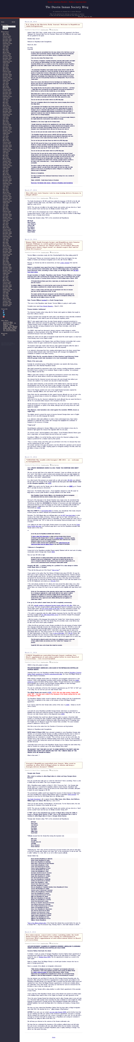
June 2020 (6, 48)
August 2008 (6, 255)
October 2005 (6, 305)
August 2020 (6, 45)
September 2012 (7, 183)
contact (44, 300)
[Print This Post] (50, 29)
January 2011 (6, 212)
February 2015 (7, 142)
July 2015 (5, 134)
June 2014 (6, 154)
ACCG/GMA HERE (46, 511)
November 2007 (7, 268)
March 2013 (6, 174)
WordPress (12, 343)
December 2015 (7, 127)
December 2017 (7, 92)
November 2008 (7, 251)
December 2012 (7, 179)
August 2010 (6, 220)
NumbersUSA (7, 328)
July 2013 (5, 168)
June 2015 (6, 136)
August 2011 (6, 202)
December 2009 (7, 232)
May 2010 (5, 224)
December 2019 (7, 56)
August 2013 (6, 167)
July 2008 (5, 257)
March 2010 (6, 227)
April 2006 (6, 296)
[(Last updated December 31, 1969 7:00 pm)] (3, 311)
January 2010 (7, 230)
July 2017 (5, 99)
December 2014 (7, 145)
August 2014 (6, 151)
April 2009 (6, 243)
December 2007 (7, 267)
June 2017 (6, 101)
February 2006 (7, 299)
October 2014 (6, 148)
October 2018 (6, 77)
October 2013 (6, 164)
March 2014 (6, 158)
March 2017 (6, 105)
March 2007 (6, 280)
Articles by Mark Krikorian (8, 323)
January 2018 (7, 90)
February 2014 (7, 159)
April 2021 (6, 33)
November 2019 (7, 58)
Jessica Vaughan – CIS (8, 326)
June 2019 (6, 65)
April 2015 (6, 139)
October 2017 (6, 95)
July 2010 (5, 221)
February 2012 (7, 193)
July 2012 (5, 186)
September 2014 (7, 149)
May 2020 (5, 49)
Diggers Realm (7, 324)
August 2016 (6, 115)
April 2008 (6, 261)
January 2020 (7, 55)
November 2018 (7, 75)
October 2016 (6, 112)
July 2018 (5, 81)
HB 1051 (69, 480)
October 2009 (6, 235)
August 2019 (6, 62)
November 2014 (7, 146)
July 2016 (5, 117)
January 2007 (7, 283)
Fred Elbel (9, 345)
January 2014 (7, 161)
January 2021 (7, 37)
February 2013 (7, 176)
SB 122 (70, 633)
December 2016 (7, 109)
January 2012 (7, 195)
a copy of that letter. (58, 633)
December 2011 (7, 196)
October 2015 (6, 130)
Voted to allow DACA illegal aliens (40, 536)
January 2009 (7, 248)
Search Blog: (5, 24)
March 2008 (6, 263)
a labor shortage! (65, 263)
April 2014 (6, 156)
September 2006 (7, 289)
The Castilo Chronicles (9, 330)
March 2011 (6, 210)
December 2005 (7, 302)
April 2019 (6, 68)
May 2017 (5, 102)
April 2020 (6, 50)
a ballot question (59, 538)
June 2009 (6, 240)
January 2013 (7, 177)
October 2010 (6, 217)
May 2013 (5, 171)
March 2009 (6, 245)
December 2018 (7, 74)
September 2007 (7, 271)
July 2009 (5, 239)
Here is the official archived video (37, 923)
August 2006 (6, 291)
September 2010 (7, 218)
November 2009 (7, 233)
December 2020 (7, 39)
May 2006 (5, 295)
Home (2, 21)
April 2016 (6, 121)
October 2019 (6, 59)
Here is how (55, 570)
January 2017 (7, 108)
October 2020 (6, 42)
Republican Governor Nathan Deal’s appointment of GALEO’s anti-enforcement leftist (54, 673)
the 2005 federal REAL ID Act (49, 614)
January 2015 (7, 143)
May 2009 (5, 242)
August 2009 (6, 237)
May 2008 (5, 260)
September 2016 (7, 114)
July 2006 (5, 292)
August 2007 (6, 273)
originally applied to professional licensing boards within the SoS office (53, 605)
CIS (15, 323)
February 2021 (7, 36)
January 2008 (7, 265)
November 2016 (7, 111)
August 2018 (6, 80)
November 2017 (7, 93)
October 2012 (6, 182)
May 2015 (5, 137)
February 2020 (7, 53)
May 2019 (5, 67)
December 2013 (7, 162)
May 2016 (5, 120)
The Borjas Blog (10, 329)
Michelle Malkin (12, 327)
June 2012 (6, 187)
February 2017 (7, 106)
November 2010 (7, 215)
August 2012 (6, 184)
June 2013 (6, 170)
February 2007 (7, 282)
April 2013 (6, 173)
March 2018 (6, 87)
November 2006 (7, 286)
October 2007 (6, 270)
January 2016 (7, 126)
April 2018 (6, 86)
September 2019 (7, 61)
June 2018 (6, 83)
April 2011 (6, 208)
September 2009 (7, 236)
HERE (53, 552)
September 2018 (7, 78)
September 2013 (7, 165)
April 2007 (6, 279)
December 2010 (7, 214)
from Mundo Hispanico (46, 306)
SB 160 (53, 581)
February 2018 (7, 89)
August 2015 (6, 133)
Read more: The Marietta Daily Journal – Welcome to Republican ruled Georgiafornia (52, 183)
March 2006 (6, 298)
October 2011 (6, 199)
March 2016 (6, 123)
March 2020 (6, 52)
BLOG (13, 21)
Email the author (44, 29)
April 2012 (6, 190)
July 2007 (5, 274)
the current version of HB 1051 (51, 608)
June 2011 (6, 205)
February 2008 (7, 264)
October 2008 (6, 252)
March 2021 (6, 34)
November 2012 (7, 180)
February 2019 (7, 71)
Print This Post (54, 29)
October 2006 (6, 288)
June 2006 (6, 293)
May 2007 (5, 277)
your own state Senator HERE (58, 1012)
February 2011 (7, 211)
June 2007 (6, 276)
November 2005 (7, 304)
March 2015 (6, 140)
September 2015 (7, 131)
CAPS (11, 323)
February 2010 (7, 229)
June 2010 (6, 223)
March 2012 (6, 192)
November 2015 (7, 129)
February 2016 (7, 124)
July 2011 (5, 204)
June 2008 (6, 258)
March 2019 (6, 70)
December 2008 (7, 249)
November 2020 (7, 40)
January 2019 (7, 73)
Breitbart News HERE (45, 957)
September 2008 (7, 254)
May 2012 (5, 189)
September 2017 (7, 96)
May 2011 (5, 207)
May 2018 (5, 84)
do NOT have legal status (68, 515)
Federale (5, 325)
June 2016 (6, 118)
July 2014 (5, 152)
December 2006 (7, 285)
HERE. (50, 483)
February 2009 (7, 246)
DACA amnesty (72, 794)
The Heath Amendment (34, 799)
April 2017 (6, 103)
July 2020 (5, 46)
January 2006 (7, 301)
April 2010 (6, 226)
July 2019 (5, 64)
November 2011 (7, 198)
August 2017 (6, 98)
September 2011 (7, 201)
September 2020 (7, 43)
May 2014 (5, 155)
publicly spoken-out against (39, 972)
